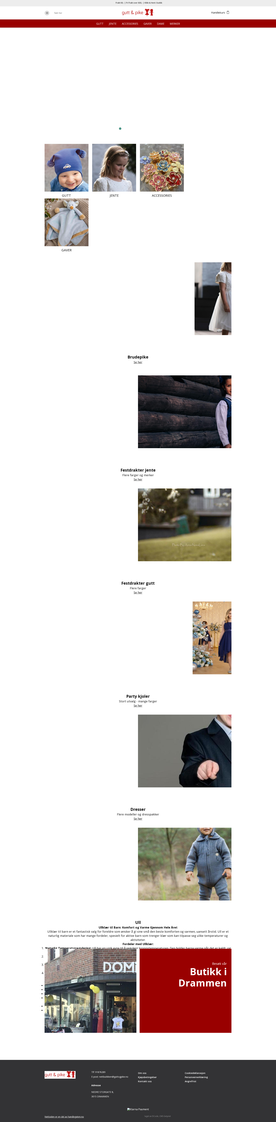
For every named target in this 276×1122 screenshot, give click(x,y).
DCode (155, 1116)
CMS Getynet (165, 1116)
